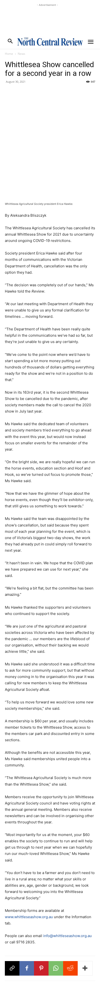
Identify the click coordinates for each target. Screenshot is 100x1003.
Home (9, 54)
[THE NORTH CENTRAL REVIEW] (50, 41)
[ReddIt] (70, 968)
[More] (85, 968)
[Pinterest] (41, 968)
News (21, 54)
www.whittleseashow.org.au (29, 917)
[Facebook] (26, 968)
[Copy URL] (12, 968)
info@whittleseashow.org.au (67, 935)
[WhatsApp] (56, 968)
